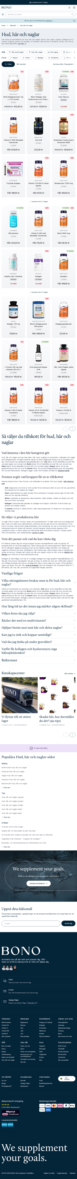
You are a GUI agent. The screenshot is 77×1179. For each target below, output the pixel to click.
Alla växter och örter (65, 1036)
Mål (3, 1042)
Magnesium (24, 1022)
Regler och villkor (49, 1173)
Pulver (27, 58)
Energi (4, 1051)
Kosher (41, 1057)
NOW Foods (62, 1046)
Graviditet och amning (27, 1059)
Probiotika (42, 1028)
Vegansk (42, 1046)
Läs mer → (22, 44)
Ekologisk (42, 1049)
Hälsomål (13, 25)
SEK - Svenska (65, 1078)
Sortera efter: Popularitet (63, 64)
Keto (40, 1060)
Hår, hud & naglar (18, 52)
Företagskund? (7, 1086)
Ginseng (60, 1031)
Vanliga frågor (25, 1083)
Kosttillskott (44, 1019)
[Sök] (72, 14)
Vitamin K (5, 1033)
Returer (41, 1086)
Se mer (49, 21)
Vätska (68, 58)
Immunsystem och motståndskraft (26, 1055)
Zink (21, 1028)
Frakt (41, 1080)
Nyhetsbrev (24, 1086)
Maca (60, 1033)
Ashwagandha (63, 1022)
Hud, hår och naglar (26, 25)
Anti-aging (54, 52)
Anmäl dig (68, 923)
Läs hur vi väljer (38, 533)
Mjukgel (40, 58)
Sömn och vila (25, 1046)
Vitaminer (6, 1019)
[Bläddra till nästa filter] (74, 52)
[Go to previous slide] (66, 735)
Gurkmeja (61, 1025)
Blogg (4, 1083)
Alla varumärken (63, 1060)
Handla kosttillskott (37, 883)
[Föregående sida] (66, 429)
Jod (21, 1033)
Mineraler (24, 1019)
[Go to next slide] (72, 735)
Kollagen (42, 1025)
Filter (10, 64)
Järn (21, 1031)
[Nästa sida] (72, 429)
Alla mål (24, 1042)
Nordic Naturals (63, 1051)
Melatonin (42, 1031)
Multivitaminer (6, 1022)
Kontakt (23, 1080)
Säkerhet (72, 1173)
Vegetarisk (42, 1054)
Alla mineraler (24, 1036)
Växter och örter (65, 1019)
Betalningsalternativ (46, 1083)
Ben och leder (6, 1046)
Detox (4, 1049)
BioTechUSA (62, 1054)
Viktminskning (6, 1054)
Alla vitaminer (6, 1036)
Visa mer (7, 788)
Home (3, 25)
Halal (41, 1051)
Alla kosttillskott (44, 1036)
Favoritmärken (64, 1042)
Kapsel (15, 58)
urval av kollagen (32, 565)
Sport (22, 1049)
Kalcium (22, 1025)
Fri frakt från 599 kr (40, 2)
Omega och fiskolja (45, 1022)
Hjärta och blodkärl (8, 1057)
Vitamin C (5, 1028)
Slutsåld (64, 107)
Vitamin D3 (5, 1025)
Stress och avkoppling (27, 1051)
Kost (41, 1042)
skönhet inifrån (63, 471)
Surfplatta (54, 58)
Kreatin (41, 1033)
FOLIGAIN (61, 1049)
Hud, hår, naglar (37, 52)
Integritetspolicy (62, 1173)
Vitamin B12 (5, 1031)
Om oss (4, 1080)
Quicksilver (61, 1057)
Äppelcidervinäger (64, 1028)
